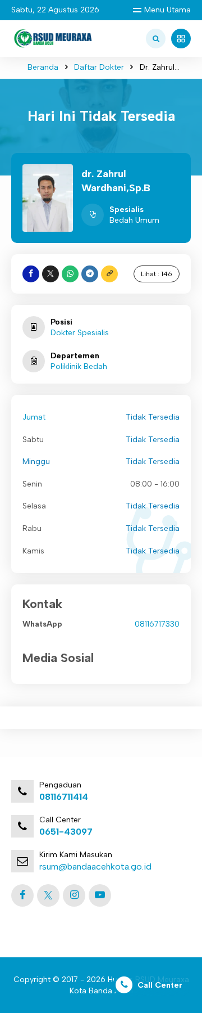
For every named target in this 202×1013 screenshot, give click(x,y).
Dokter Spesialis (79, 332)
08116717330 (157, 624)
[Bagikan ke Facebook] (30, 273)
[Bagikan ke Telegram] (89, 273)
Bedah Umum (134, 220)
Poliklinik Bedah (78, 366)
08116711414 (63, 796)
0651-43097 (66, 831)
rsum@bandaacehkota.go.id (95, 866)
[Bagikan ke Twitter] (50, 273)
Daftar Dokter (99, 67)
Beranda (42, 67)
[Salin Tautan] (109, 273)
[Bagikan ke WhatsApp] (70, 273)
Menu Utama (167, 10)
